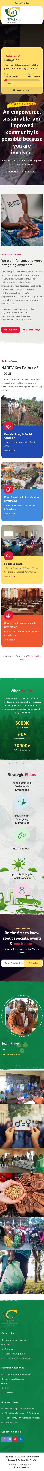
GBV (6, 1383)
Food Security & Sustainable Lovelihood (22, 1417)
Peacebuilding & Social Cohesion (18, 436)
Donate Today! (33, 330)
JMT (6, 1388)
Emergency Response (14, 1379)
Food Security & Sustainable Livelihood (21, 499)
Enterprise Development (15, 1340)
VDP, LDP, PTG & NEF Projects (18, 1358)
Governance (10, 1349)
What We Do (13, 172)
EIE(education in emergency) (17, 1374)
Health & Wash (13, 564)
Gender (7, 1344)
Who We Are (30, 172)
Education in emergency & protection (20, 625)
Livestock (8, 1392)
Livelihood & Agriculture (15, 1353)
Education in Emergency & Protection (21, 1413)
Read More (8, 451)
